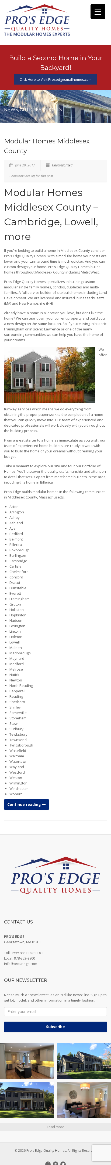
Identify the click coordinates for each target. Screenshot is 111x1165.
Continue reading (24, 804)
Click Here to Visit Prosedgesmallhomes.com (56, 79)
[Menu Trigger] (98, 11)
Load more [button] (55, 1126)
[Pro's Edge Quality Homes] (37, 20)
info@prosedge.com (20, 963)
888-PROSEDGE (32, 952)
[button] (27, 1061)
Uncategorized (62, 165)
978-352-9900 (24, 958)
